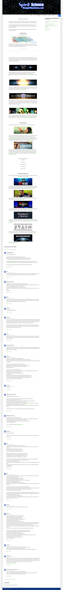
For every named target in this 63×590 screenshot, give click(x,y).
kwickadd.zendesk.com (9, 252)
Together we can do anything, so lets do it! (30, 117)
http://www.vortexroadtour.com (11, 394)
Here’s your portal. (33, 232)
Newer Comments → (13, 249)
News (34, 15)
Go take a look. (22, 199)
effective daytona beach (10, 281)
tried (7, 443)
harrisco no (8, 513)
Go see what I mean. (32, 188)
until (7, 473)
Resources (53, 15)
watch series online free (10, 345)
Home (31, 15)
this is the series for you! (23, 89)
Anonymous (8, 308)
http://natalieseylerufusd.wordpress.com (12, 569)
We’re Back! (46, 28)
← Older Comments (7, 249)
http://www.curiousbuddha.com (11, 562)
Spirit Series (38, 15)
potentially (8, 356)
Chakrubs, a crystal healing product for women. (16, 137)
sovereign (7, 544)
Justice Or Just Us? (47, 29)
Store (57, 15)
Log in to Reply (9, 292)
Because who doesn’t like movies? (14, 242)
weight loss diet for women (10, 415)
